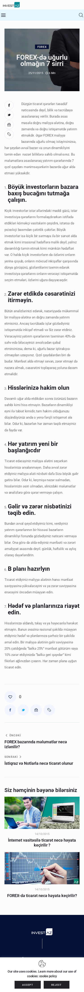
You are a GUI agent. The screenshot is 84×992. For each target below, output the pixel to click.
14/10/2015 (42, 834)
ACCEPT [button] (27, 985)
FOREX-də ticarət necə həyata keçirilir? (42, 895)
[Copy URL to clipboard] (9, 134)
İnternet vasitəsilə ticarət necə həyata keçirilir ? (42, 842)
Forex (42, 47)
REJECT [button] (56, 985)
